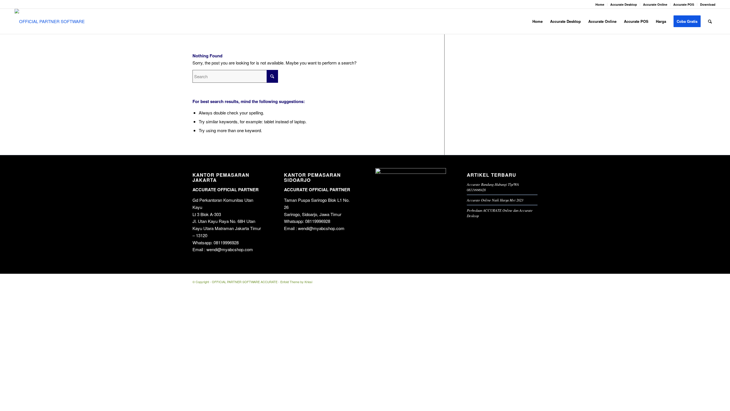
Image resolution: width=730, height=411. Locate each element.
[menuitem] (600, 4)
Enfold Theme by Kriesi (296, 281)
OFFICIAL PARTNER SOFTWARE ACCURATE (244, 281)
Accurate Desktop (623, 4)
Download (707, 4)
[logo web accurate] (52, 21)
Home (599, 4)
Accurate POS (683, 4)
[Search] (709, 21)
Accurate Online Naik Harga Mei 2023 (495, 200)
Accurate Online (655, 4)
